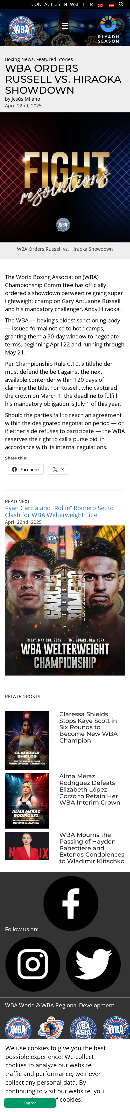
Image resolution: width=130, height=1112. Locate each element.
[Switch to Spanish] (111, 4)
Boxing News (19, 59)
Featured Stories (54, 59)
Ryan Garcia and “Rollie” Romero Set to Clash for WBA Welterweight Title (59, 511)
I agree (30, 1103)
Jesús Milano (26, 99)
